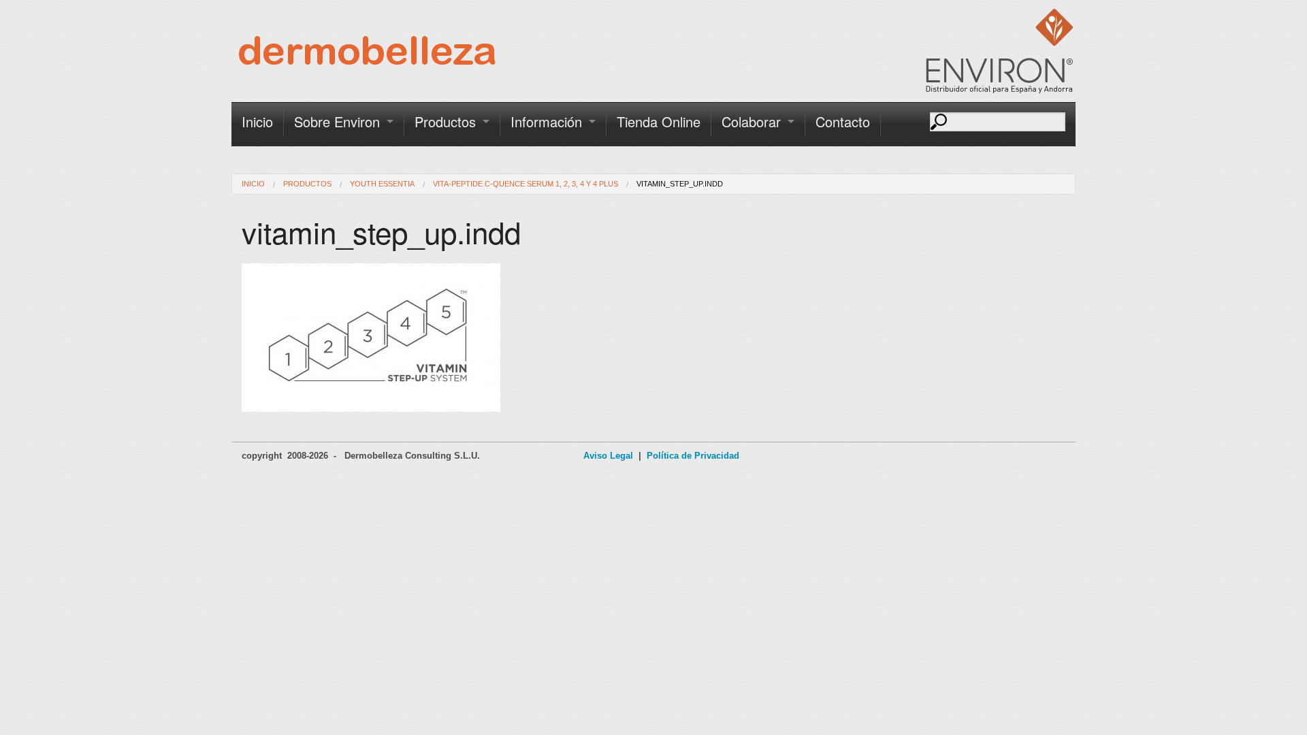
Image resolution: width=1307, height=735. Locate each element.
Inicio (257, 121)
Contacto (843, 121)
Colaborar (751, 121)
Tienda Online (658, 121)
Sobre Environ (337, 121)
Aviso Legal (608, 456)
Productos (445, 121)
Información (546, 121)
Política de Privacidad (693, 456)
